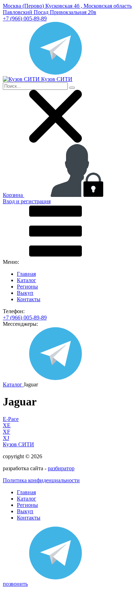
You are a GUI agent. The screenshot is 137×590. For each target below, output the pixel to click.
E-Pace (11, 419)
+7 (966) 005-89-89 (25, 18)
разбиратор (61, 468)
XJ (6, 438)
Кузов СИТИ (18, 444)
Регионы (27, 287)
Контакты (28, 299)
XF (6, 432)
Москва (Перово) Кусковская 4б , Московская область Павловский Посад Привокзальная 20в (67, 9)
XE (7, 425)
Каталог (26, 280)
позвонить (15, 584)
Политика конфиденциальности (41, 480)
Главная (26, 274)
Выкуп (25, 293)
